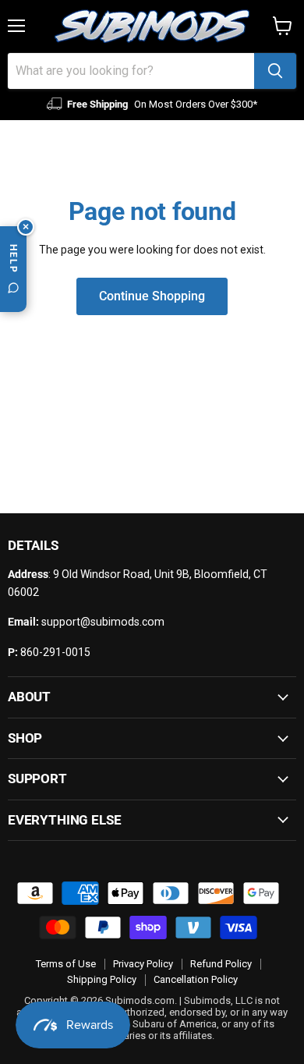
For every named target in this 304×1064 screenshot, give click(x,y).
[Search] (275, 71)
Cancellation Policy (196, 979)
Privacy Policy (143, 964)
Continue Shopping (152, 296)
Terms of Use (66, 964)
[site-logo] (152, 26)
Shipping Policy (101, 979)
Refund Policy (221, 964)
